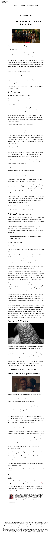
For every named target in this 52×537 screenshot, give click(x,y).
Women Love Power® (5, 2)
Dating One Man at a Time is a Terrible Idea (26, 23)
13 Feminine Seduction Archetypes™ (35, 483)
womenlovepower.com (12, 502)
